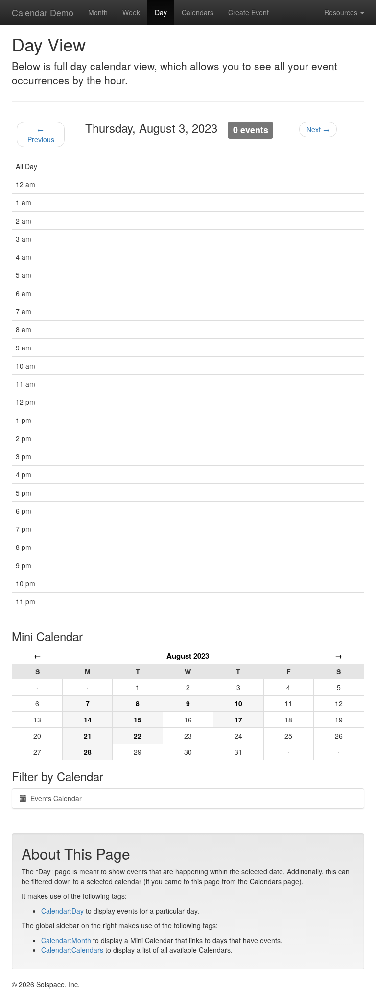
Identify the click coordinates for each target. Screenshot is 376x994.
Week (131, 12)
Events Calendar (54, 798)
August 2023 (187, 655)
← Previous (40, 134)
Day (161, 12)
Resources (341, 12)
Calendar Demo (42, 12)
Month (98, 12)
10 (238, 703)
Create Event (248, 12)
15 (137, 719)
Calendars (197, 12)
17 (238, 719)
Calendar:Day (62, 911)
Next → (317, 129)
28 (88, 752)
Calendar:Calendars (72, 950)
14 (88, 719)
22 (137, 736)
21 (88, 736)
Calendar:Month (66, 940)
